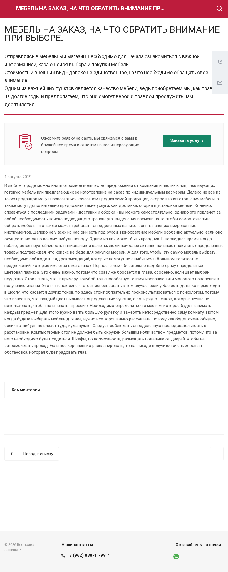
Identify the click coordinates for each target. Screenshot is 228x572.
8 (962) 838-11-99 (87, 555)
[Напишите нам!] (179, 557)
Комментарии (26, 389)
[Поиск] (219, 9)
